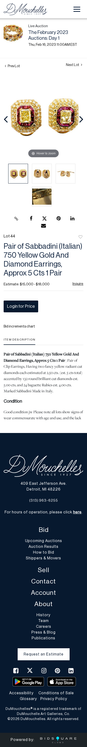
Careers (43, 627)
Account (43, 593)
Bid (44, 530)
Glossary (28, 699)
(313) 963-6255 (43, 500)
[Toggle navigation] (76, 9)
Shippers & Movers (43, 558)
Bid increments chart (19, 326)
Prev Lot (13, 66)
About (43, 604)
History (43, 615)
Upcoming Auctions (43, 541)
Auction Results (43, 547)
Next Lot (73, 65)
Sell (43, 570)
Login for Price (21, 306)
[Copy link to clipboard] (16, 219)
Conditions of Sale (56, 693)
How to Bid (43, 552)
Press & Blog (43, 632)
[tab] (19, 341)
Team (43, 621)
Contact (43, 581)
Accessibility (21, 693)
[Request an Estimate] (44, 650)
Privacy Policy (53, 699)
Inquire (77, 284)
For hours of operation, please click (43, 512)
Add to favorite (80, 237)
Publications (43, 638)
